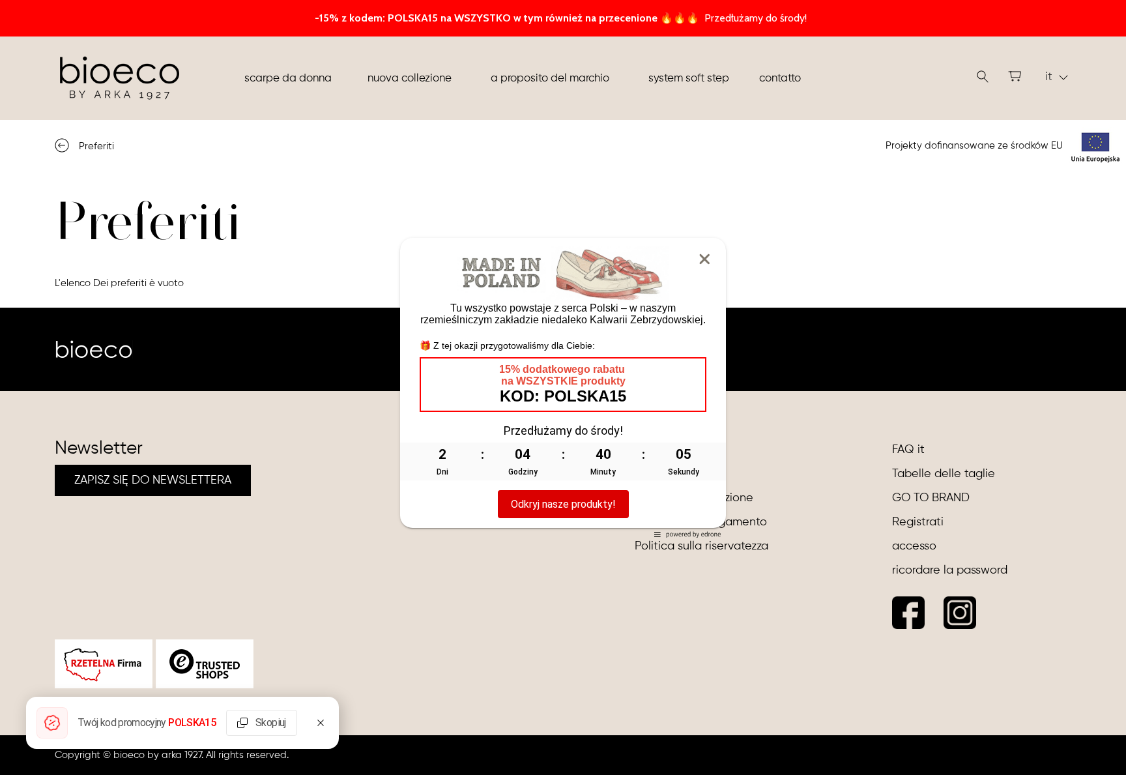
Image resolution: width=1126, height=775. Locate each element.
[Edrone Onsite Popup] (563, 387)
